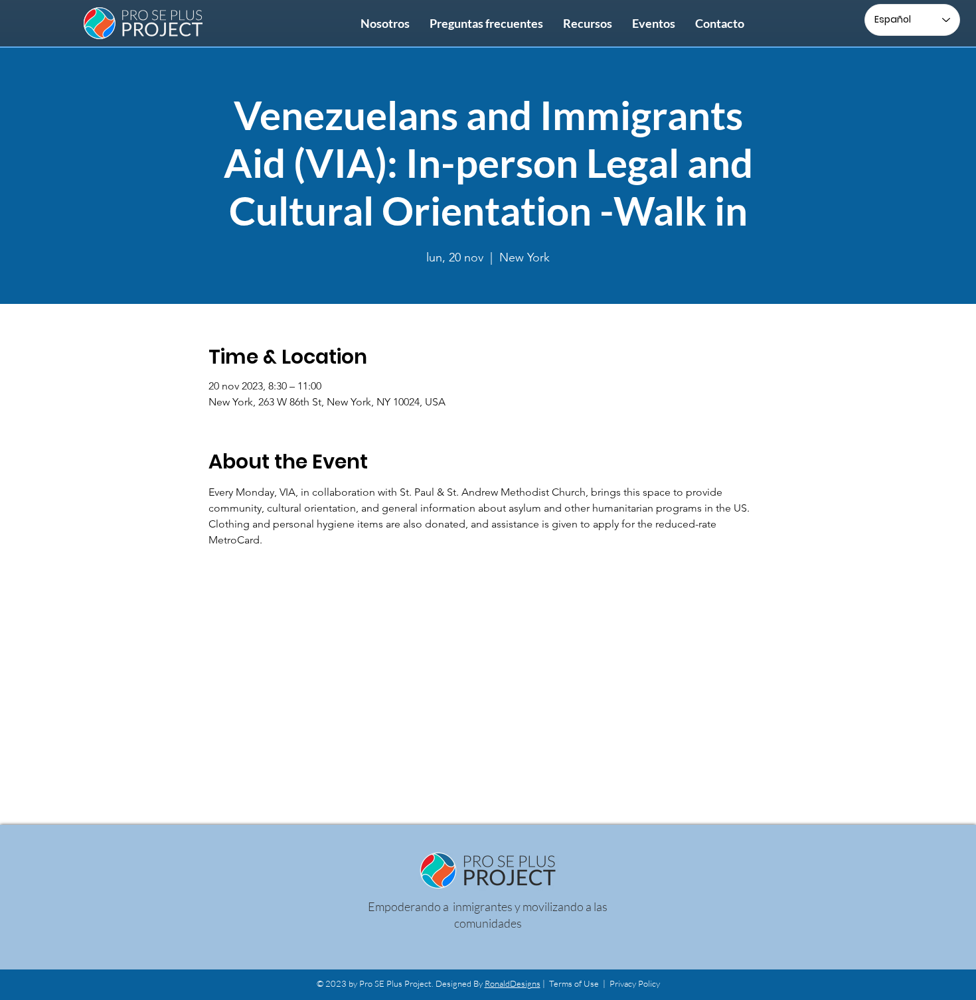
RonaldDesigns (512, 983)
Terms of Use (574, 983)
